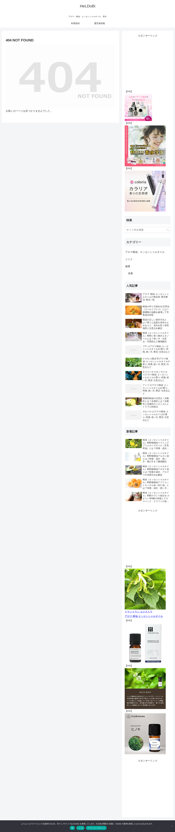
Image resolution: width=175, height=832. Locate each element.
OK (72, 828)
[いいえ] (171, 826)
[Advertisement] (148, 61)
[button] (167, 229)
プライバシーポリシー (96, 828)
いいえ (80, 828)
